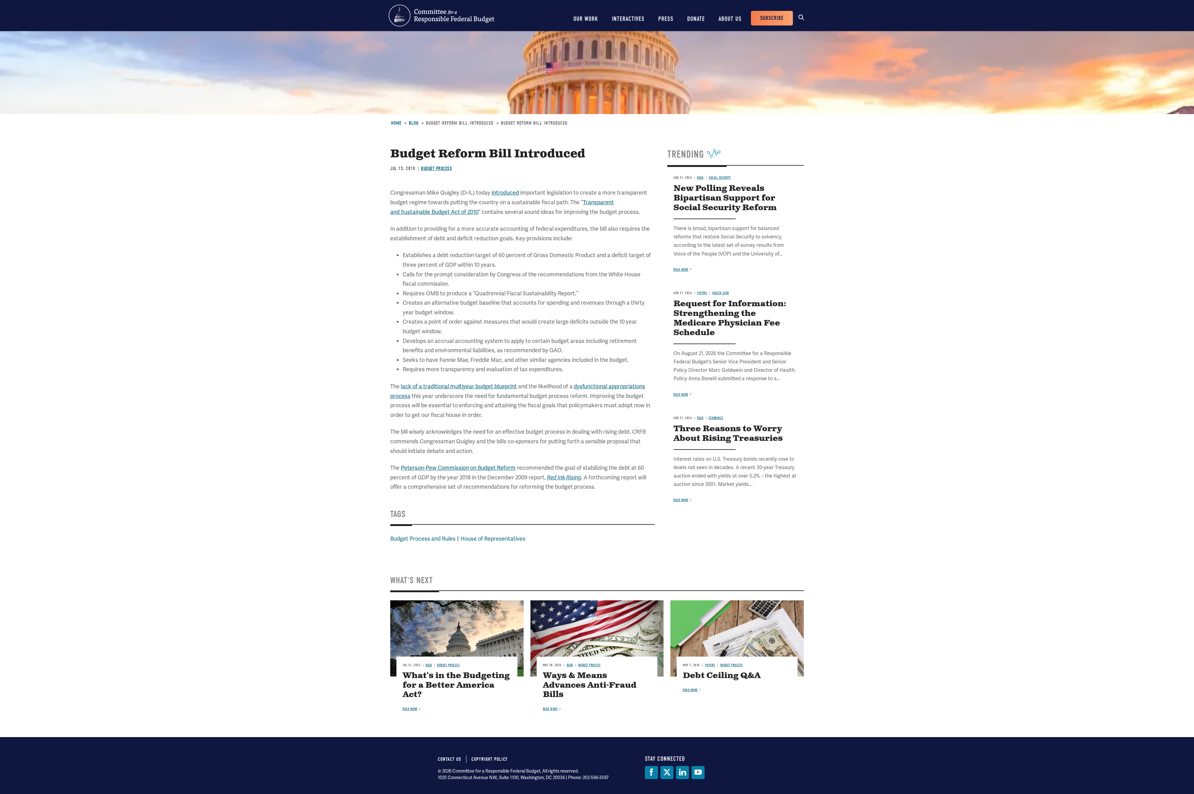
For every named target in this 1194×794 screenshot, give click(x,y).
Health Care (720, 293)
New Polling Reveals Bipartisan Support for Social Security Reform (725, 198)
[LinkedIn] (682, 772)
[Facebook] (651, 772)
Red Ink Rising (564, 477)
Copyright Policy (489, 759)
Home (396, 123)
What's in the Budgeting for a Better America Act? (456, 685)
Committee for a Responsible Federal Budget (441, 15)
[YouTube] (698, 772)
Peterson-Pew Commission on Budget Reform (458, 467)
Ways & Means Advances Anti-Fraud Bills (589, 685)
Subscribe (772, 18)
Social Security (720, 178)
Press (665, 18)
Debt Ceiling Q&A (722, 675)
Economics (716, 418)
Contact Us (449, 759)
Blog (414, 123)
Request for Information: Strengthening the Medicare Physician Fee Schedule (729, 318)
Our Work (585, 18)
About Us (730, 18)
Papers (702, 293)
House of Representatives (492, 538)
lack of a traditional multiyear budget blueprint (459, 386)
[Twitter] (666, 772)
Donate (696, 18)
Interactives (628, 18)
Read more (680, 270)
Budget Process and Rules (423, 538)
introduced (505, 192)
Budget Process (436, 168)
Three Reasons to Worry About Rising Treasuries (728, 433)
